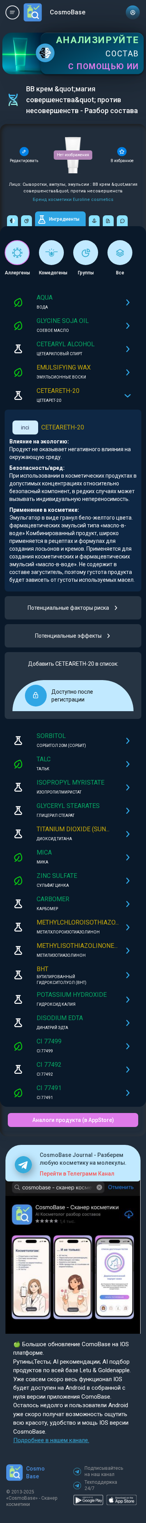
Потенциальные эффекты (68, 636)
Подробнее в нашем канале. (51, 1440)
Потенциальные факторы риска (68, 608)
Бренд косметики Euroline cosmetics (73, 199)
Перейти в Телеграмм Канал (77, 1174)
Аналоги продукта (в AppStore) (73, 1120)
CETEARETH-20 (62, 427)
